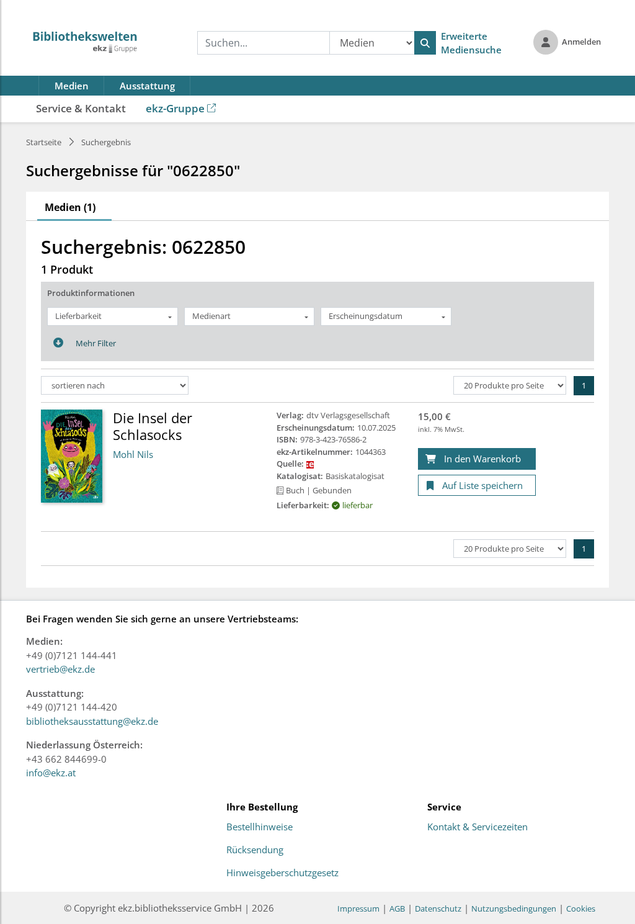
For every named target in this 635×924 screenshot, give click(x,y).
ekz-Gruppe (175, 108)
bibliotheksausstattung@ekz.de (92, 721)
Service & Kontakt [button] (81, 108)
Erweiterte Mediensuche (471, 43)
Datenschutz (438, 908)
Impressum (358, 908)
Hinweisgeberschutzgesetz (282, 873)
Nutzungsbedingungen (513, 908)
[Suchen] (425, 43)
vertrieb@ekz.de (60, 669)
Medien (72, 85)
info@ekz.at (51, 772)
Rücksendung (254, 850)
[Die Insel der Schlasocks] (71, 455)
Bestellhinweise (259, 827)
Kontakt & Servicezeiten (477, 827)
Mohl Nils (133, 454)
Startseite (43, 142)
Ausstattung (147, 85)
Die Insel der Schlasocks (152, 425)
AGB (397, 908)
